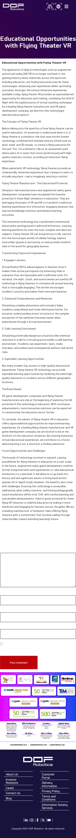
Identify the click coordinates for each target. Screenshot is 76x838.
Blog (9, 798)
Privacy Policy (51, 791)
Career (10, 788)
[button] (66, 6)
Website (4, 627)
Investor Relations (12, 781)
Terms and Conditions (49, 798)
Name (4, 593)
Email (3, 610)
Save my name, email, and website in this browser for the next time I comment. (35, 649)
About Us (12, 774)
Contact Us (13, 793)
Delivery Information (49, 784)
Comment (6, 551)
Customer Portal (48, 775)
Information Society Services (55, 806)
